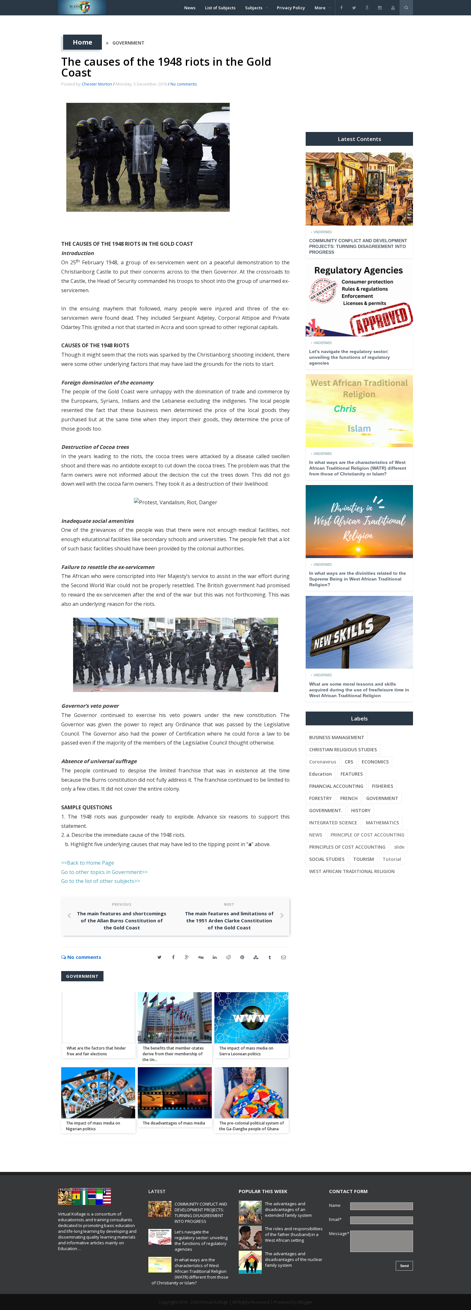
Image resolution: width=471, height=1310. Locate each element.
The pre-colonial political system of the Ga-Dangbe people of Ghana (251, 1126)
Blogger (305, 1302)
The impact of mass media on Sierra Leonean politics (246, 1051)
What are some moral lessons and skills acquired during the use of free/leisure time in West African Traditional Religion (359, 689)
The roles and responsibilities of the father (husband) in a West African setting (294, 1234)
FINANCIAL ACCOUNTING (336, 786)
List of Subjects (220, 8)
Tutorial (392, 859)
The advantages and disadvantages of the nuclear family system (293, 1259)
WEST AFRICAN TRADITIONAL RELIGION (352, 871)
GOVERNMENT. (326, 810)
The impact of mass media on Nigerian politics (93, 1126)
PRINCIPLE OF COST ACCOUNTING (367, 835)
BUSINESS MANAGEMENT (336, 737)
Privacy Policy (291, 8)
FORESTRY (320, 798)
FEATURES (352, 774)
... (79, 1248)
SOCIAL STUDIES (326, 859)
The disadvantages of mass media (174, 1123)
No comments (183, 84)
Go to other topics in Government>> (104, 872)
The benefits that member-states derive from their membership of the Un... (173, 1053)
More (320, 8)
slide (399, 847)
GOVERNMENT (128, 43)
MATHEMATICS (382, 823)
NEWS (315, 835)
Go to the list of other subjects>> (100, 881)
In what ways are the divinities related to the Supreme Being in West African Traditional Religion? (357, 579)
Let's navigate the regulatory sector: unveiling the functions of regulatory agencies (349, 357)
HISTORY (360, 810)
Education (320, 774)
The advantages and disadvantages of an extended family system (288, 1209)
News (189, 8)
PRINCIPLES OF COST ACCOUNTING (347, 847)
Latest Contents (359, 139)
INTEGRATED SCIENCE (333, 823)
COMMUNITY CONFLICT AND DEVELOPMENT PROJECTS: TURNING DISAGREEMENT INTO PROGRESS (358, 246)
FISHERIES (382, 786)
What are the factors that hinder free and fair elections (96, 1051)
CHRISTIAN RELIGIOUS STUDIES (343, 749)
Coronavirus (322, 762)
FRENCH (349, 798)
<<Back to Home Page (87, 862)
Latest (157, 1191)
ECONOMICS (375, 762)
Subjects (253, 8)
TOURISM (363, 859)
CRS (349, 762)
